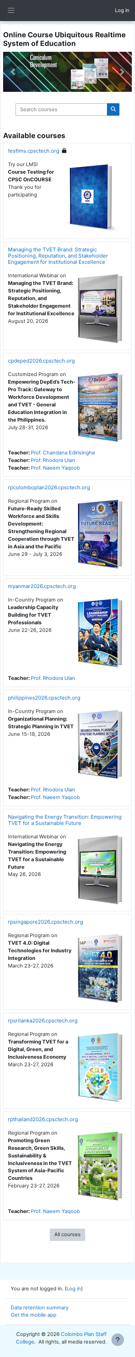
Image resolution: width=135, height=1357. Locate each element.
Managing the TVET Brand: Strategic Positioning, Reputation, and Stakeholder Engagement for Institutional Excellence (58, 255)
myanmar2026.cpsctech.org (42, 586)
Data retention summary (40, 1308)
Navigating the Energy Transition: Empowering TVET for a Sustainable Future (65, 820)
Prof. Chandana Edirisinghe (63, 453)
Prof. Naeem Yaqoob (55, 468)
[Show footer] (117, 1340)
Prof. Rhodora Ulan (53, 460)
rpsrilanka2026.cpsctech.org (43, 1020)
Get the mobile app (33, 1315)
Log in (122, 10)
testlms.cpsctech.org (33, 150)
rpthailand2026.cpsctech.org (43, 1119)
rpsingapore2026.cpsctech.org (45, 921)
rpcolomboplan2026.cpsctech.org (49, 487)
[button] (12, 72)
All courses (67, 1234)
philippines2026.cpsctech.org (44, 697)
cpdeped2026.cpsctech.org (41, 360)
